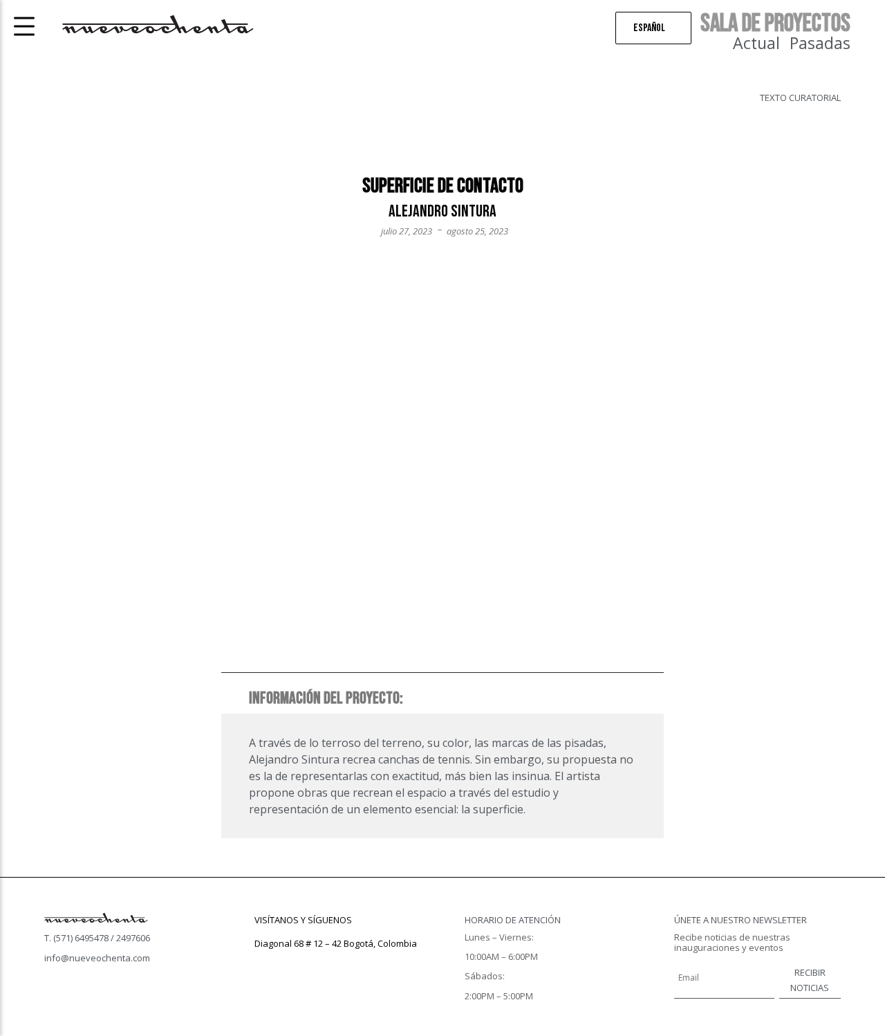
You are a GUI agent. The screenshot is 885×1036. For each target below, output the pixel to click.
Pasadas (820, 43)
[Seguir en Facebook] (265, 963)
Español (649, 28)
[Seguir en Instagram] (293, 963)
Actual (756, 43)
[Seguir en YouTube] (321, 963)
